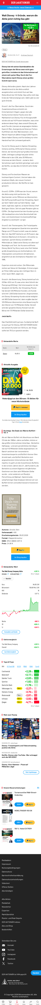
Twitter (10, 963)
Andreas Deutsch (27, 55)
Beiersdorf (5, 675)
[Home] (24, 1002)
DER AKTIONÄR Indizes (11, 922)
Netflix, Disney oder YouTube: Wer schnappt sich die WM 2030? (19, 756)
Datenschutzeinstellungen (12, 879)
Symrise (4, 681)
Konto (20, 422)
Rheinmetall (6, 695)
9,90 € (18, 822)
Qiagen (4, 702)
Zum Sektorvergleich (10, 652)
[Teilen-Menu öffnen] (31, 1002)
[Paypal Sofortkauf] (20, 550)
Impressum (6, 864)
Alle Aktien (6, 899)
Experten (5, 910)
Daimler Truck (7, 678)
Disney (4, 50)
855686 (4, 574)
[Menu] (38, 2)
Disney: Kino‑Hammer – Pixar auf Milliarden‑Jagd (15, 765)
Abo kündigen (7, 891)
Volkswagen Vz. (7, 688)
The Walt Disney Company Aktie (12, 571)
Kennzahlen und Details (11, 632)
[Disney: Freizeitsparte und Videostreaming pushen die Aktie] (20, 728)
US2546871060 (15, 574)
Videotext (6, 883)
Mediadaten (6, 860)
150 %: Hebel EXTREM (23, 828)
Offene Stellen (7, 887)
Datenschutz (7, 872)
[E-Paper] (17, 1002)
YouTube (11, 950)
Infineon (5, 699)
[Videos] (3, 1002)
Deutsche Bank (7, 685)
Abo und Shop (7, 926)
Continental (6, 671)
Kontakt (11, 945)
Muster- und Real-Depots (12, 918)
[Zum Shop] (10, 1002)
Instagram (12, 954)
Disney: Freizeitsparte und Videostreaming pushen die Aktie (19, 747)
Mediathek (6, 903)
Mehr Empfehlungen (31, 772)
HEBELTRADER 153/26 (23, 810)
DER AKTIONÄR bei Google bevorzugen (15, 61)
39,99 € (19, 840)
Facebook (11, 959)
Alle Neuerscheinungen (34, 788)
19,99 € (19, 804)
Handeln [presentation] (36, 973)
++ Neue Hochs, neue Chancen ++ (20, 7)
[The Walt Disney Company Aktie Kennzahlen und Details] (20, 606)
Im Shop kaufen (20, 414)
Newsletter (6, 907)
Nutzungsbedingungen (11, 868)
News (19, 688)
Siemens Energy (7, 692)
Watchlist (8, 579)
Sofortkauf (25, 407)
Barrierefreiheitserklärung (12, 875)
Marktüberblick (8, 914)
